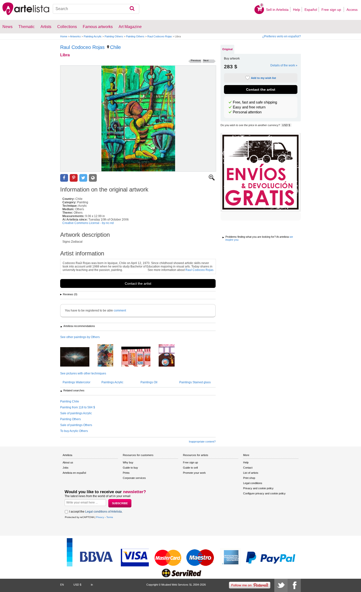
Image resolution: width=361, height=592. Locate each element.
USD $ (286, 125)
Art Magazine (130, 27)
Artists (46, 27)
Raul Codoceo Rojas (159, 36)
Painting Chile (69, 401)
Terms (109, 517)
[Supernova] (78, 357)
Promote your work (194, 472)
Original (227, 49)
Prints (126, 472)
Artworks (75, 36)
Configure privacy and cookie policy (264, 493)
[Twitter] (281, 585)
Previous (196, 60)
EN (62, 584)
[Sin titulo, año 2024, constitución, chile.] (109, 355)
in (92, 584)
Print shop (249, 477)
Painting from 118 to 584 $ (77, 407)
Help (296, 10)
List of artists (250, 472)
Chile (115, 47)
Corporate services (134, 477)
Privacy (100, 517)
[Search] (132, 9)
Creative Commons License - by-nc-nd (88, 223)
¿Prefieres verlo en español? (281, 36)
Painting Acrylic (93, 36)
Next (205, 60)
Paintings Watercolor (76, 382)
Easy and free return (249, 107)
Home (63, 36)
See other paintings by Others (80, 337)
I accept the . (96, 511)
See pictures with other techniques (83, 373)
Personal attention (247, 112)
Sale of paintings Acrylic (76, 413)
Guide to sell (190, 467)
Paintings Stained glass (195, 382)
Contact (247, 467)
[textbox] (96, 9)
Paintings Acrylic (112, 382)
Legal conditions (252, 483)
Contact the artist (138, 283)
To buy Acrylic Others (74, 431)
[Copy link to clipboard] (93, 178)
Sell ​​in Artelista (277, 10)
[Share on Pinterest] (74, 178)
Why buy (128, 462)
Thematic (26, 27)
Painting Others (114, 36)
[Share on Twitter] (83, 178)
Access (352, 10)
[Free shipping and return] (261, 172)
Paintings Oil (148, 382)
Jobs (66, 467)
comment (120, 310)
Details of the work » (283, 65)
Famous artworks (98, 27)
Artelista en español (74, 472)
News (7, 27)
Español (311, 10)
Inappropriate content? (202, 441)
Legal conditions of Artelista (103, 511)
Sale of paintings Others (76, 425)
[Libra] (138, 118)
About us (68, 462)
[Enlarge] (212, 179)
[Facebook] (294, 585)
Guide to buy (130, 467)
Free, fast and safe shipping (255, 102)
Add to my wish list (263, 77)
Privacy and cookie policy (258, 488)
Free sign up (331, 10)
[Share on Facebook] (64, 178)
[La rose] (139, 357)
